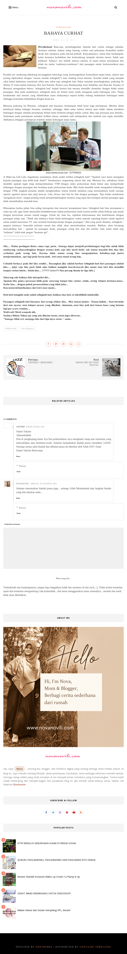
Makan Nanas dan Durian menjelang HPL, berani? (44, 910)
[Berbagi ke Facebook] (48, 344)
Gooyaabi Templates (95, 947)
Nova (20, 768)
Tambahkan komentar (12, 524)
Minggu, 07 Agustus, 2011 (44, 484)
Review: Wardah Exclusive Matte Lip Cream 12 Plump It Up (48, 876)
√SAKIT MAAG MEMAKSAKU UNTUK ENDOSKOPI (44, 893)
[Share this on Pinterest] (63, 344)
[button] (13, 7)
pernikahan (63, 27)
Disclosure (19, 784)
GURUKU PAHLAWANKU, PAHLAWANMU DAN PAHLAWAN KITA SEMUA (56, 859)
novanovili (22, 484)
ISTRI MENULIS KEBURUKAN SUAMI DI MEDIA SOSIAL (46, 843)
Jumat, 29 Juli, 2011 (35, 427)
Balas (18, 456)
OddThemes (44, 947)
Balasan (22, 466)
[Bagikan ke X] (56, 344)
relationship (27, 329)
